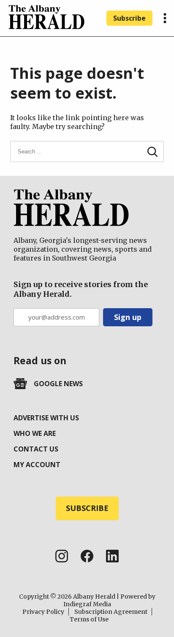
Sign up (127, 317)
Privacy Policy (43, 611)
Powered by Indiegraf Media (109, 600)
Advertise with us (46, 417)
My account (37, 464)
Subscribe (129, 18)
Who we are (35, 433)
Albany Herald (94, 596)
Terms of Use (89, 619)
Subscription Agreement (110, 611)
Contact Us (36, 449)
